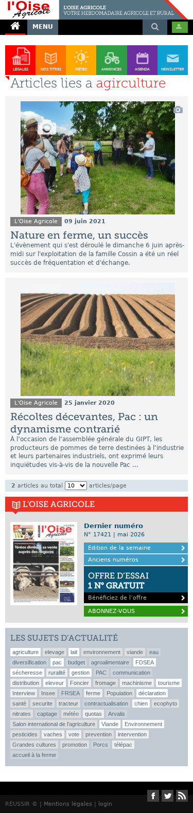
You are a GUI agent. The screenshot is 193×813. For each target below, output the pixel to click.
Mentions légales (68, 804)
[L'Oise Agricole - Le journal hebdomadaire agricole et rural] (94, 4)
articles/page (108, 485)
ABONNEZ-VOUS (111, 611)
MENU (42, 26)
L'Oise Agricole (36, 221)
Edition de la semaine (119, 548)
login (105, 804)
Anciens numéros (113, 559)
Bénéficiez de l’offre (118, 586)
